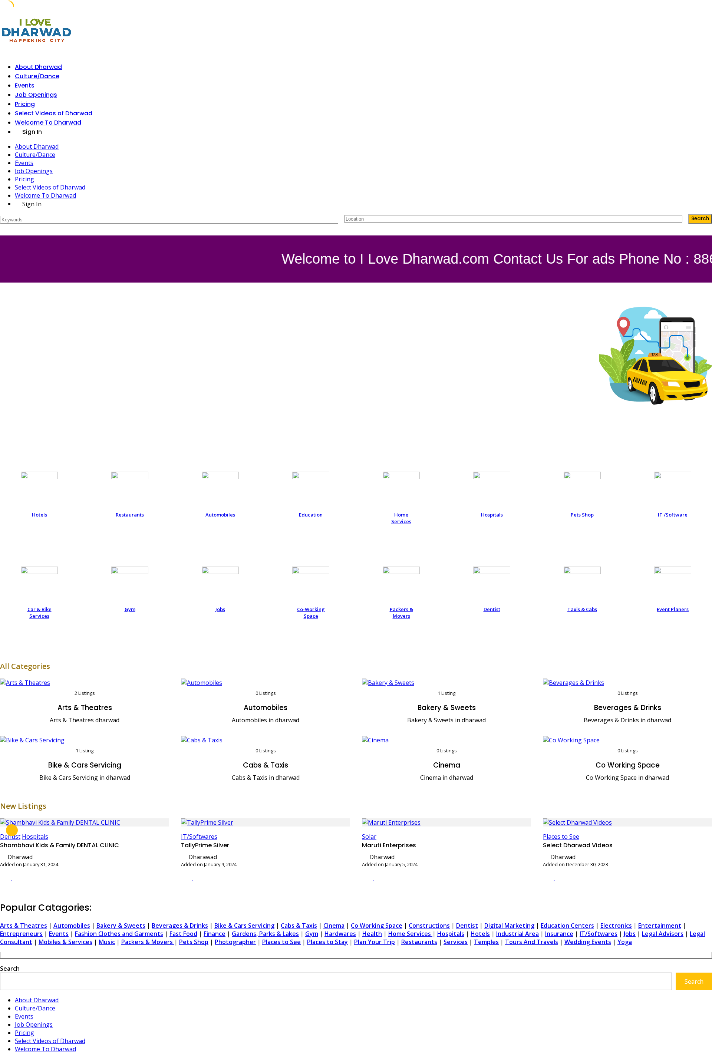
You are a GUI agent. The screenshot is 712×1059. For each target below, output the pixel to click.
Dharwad (20, 857)
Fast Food (183, 934)
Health (372, 934)
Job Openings (36, 94)
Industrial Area (517, 934)
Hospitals (492, 514)
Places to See (561, 836)
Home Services (401, 518)
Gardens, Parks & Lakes (265, 934)
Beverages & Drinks (627, 708)
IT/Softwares (199, 836)
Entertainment (659, 925)
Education (311, 514)
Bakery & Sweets (447, 708)
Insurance (559, 934)
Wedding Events (587, 942)
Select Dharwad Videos (578, 845)
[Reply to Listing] (2, 878)
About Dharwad (38, 67)
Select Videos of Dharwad (53, 113)
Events (24, 85)
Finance (214, 934)
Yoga (624, 942)
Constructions (429, 925)
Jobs (220, 609)
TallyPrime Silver (205, 845)
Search (10, 968)
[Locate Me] (673, 219)
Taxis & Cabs (582, 609)
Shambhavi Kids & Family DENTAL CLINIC (59, 845)
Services (456, 942)
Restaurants (130, 514)
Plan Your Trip (374, 942)
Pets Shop (582, 514)
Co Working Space (628, 765)
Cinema (446, 765)
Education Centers (567, 925)
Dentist (492, 609)
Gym (130, 609)
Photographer (235, 942)
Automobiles (220, 514)
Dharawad (202, 857)
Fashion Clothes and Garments (119, 934)
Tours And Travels (531, 942)
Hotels (39, 514)
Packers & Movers (401, 612)
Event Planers (673, 609)
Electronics (616, 925)
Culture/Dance (37, 76)
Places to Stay (327, 942)
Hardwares (340, 934)
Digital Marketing (509, 925)
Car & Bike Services (39, 612)
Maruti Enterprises (389, 845)
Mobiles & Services (65, 942)
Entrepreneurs (21, 934)
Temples (486, 942)
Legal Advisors (662, 934)
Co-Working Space (311, 612)
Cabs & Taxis (265, 765)
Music (107, 942)
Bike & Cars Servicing (84, 765)
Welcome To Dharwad (48, 122)
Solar (369, 836)
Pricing (25, 104)
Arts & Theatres (84, 708)
